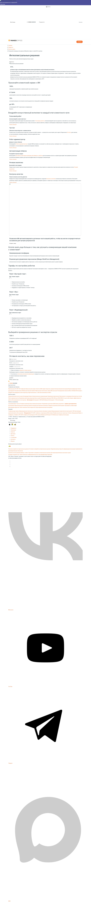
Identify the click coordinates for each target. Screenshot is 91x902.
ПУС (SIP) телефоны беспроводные (27, 414)
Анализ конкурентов (33, 405)
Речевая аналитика (25, 403)
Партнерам (13, 430)
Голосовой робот (12, 403)
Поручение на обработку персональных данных (39, 452)
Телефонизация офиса (13, 411)
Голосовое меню (18, 390)
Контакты (13, 439)
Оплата (12, 435)
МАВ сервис (43, 388)
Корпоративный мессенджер (61, 388)
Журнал (12, 441)
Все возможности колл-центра (19, 400)
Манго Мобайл (72, 390)
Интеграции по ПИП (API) (38, 400)
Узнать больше (12, 124)
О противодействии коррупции (45, 454)
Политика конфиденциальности (30, 454)
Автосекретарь (24, 392)
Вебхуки (46, 400)
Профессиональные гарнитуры (60, 413)
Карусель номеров (50, 388)
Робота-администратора (21, 144)
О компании (13, 437)
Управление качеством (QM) (48, 403)
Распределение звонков (63, 390)
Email (10, 362)
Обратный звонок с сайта (34, 392)
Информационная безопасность (26, 411)
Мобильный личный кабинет (28, 390)
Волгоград (12, 22)
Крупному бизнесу (38, 411)
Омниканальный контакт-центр (15, 396)
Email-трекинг (61, 405)
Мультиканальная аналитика (21, 405)
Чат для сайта (66, 398)
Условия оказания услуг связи (15, 454)
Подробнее (2, 4)
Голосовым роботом (40, 120)
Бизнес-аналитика (59, 403)
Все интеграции (59, 400)
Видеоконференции (73, 388)
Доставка (13, 433)
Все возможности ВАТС (45, 392)
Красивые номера (47, 411)
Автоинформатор (17, 392)
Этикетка (37, 388)
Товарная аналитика (53, 405)
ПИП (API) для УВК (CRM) (57, 398)
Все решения (20, 413)
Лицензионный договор (56, 449)
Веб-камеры (50, 413)
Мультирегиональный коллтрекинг (44, 407)
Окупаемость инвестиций (71, 405)
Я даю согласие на (21, 370)
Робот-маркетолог (31, 407)
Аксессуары (66, 414)
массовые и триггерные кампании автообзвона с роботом (29, 155)
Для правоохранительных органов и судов (61, 452)
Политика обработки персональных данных (18, 449)
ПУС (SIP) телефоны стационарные (39, 413)
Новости (13, 431)
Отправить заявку (12, 243)
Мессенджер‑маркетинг (14, 407)
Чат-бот (18, 403)
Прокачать (11, 108)
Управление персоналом (53, 396)
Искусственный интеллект (36, 403)
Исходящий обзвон (27, 396)
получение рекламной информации (25, 374)
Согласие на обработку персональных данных (40, 449)
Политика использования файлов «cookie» (18, 452)
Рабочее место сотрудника (65, 396)
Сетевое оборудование (73, 413)
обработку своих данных (25, 370)
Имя (10, 359)
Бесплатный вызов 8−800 (69, 411)
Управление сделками (46, 398)
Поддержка (42, 22)
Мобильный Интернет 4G (47, 414)
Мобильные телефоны (58, 414)
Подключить (11, 61)
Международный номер (57, 411)
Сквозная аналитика (43, 405)
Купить (79, 41)
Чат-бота (69, 132)
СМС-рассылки (54, 390)
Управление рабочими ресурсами (27, 398)
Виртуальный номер (30, 388)
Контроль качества (50, 178)
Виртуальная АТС (12, 388)
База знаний (38, 398)
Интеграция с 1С (52, 400)
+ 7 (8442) (31, 22)
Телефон (11, 366)
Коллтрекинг (11, 405)
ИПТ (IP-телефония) (21, 388)
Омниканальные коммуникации (39, 396)
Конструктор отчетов (77, 396)
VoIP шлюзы (38, 414)
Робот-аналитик (23, 407)
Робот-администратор (13, 398)
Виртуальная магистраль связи (42, 390)
